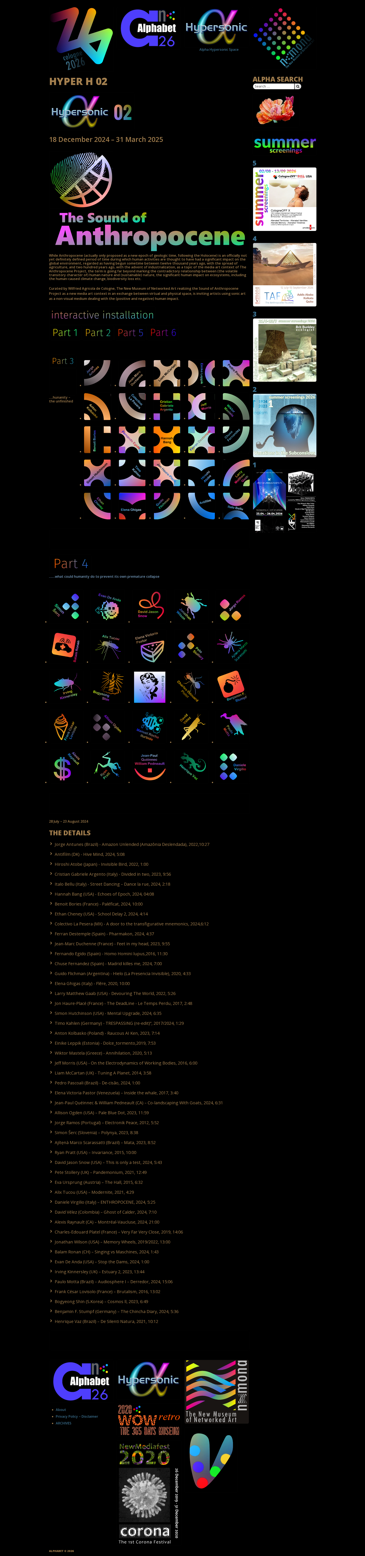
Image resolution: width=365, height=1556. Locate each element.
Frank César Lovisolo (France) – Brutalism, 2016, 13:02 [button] (107, 1291)
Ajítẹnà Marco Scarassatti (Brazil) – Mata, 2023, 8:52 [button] (105, 1142)
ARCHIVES (63, 1423)
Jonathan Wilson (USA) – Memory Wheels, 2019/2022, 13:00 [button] (112, 1242)
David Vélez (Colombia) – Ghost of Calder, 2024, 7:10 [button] (106, 1212)
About (61, 1409)
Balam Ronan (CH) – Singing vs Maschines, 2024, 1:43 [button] (107, 1252)
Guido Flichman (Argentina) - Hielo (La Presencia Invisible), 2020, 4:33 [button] (123, 973)
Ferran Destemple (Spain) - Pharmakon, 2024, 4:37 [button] (104, 934)
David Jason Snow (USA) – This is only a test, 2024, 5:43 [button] (108, 1162)
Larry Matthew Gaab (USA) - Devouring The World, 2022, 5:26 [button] (115, 993)
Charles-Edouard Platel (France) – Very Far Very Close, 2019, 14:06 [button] (119, 1232)
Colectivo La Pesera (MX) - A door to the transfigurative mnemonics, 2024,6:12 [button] (132, 924)
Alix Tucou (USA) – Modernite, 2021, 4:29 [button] (94, 1192)
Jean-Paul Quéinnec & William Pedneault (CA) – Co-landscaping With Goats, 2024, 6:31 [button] (139, 1103)
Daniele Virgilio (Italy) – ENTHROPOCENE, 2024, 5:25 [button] (105, 1202)
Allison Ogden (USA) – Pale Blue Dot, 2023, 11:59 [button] (102, 1113)
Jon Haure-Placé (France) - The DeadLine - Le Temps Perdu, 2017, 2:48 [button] (123, 1003)
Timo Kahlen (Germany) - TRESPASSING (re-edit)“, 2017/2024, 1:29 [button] (119, 1023)
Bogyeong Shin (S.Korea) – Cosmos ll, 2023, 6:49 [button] (101, 1301)
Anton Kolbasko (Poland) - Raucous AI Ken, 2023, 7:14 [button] (107, 1033)
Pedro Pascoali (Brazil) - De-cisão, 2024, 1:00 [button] (97, 1083)
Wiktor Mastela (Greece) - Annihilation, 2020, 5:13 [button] (103, 1053)
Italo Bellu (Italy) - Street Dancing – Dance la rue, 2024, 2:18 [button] (112, 884)
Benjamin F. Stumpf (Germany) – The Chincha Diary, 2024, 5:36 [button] (116, 1311)
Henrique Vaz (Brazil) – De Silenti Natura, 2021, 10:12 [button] (106, 1321)
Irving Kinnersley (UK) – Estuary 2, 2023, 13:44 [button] (99, 1272)
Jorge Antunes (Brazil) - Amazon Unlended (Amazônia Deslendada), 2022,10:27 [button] (132, 844)
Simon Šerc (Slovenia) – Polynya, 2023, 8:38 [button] (96, 1132)
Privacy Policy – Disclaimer (77, 1416)
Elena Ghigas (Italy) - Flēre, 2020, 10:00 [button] (92, 983)
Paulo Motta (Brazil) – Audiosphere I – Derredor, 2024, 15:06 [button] (114, 1281)
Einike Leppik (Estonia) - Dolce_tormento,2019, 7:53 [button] (105, 1043)
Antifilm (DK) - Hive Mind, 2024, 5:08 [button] (90, 854)
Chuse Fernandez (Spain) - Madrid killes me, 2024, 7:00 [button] (108, 963)
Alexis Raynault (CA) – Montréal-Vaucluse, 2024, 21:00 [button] (107, 1222)
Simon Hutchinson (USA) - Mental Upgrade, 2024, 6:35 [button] (108, 1013)
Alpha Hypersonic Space (211, 49)
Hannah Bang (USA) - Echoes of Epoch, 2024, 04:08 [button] (104, 894)
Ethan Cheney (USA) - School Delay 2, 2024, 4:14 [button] (101, 914)
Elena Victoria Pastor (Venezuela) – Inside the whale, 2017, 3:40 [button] (116, 1093)
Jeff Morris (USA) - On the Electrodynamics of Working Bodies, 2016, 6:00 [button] (126, 1063)
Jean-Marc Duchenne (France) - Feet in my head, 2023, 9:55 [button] (112, 944)
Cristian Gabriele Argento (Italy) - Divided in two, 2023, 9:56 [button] (113, 874)
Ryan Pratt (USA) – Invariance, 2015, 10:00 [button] (95, 1152)
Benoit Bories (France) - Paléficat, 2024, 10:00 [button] (99, 904)
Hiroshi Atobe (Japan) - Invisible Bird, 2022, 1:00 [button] (101, 864)
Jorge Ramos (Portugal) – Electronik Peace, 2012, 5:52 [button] (107, 1122)
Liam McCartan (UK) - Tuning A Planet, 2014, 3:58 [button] (103, 1073)
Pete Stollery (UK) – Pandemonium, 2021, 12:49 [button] (101, 1172)
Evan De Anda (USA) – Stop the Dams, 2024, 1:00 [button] (102, 1262)
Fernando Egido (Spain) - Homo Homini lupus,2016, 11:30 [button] (111, 953)
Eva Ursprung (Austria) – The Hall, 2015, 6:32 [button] (99, 1182)
